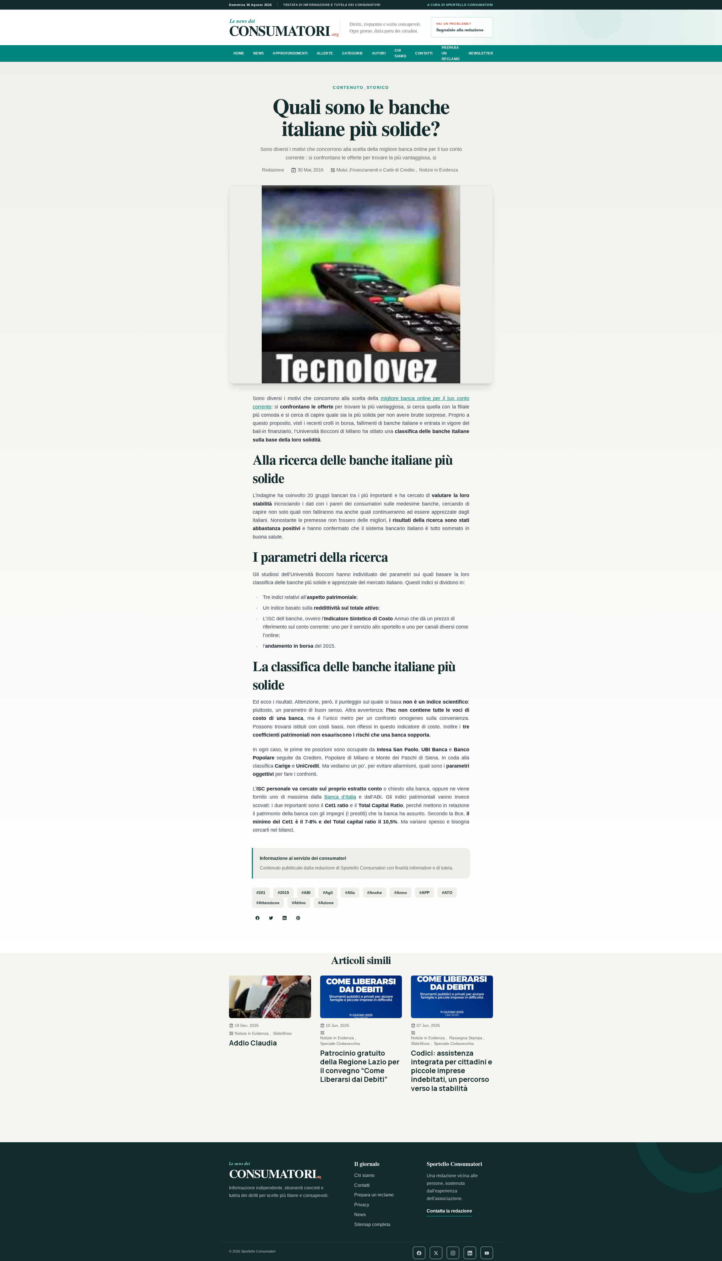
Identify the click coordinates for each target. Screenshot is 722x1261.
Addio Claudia (253, 1042)
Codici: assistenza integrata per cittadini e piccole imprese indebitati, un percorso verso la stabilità (451, 1071)
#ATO (447, 892)
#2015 (283, 892)
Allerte (325, 53)
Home (239, 53)
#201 (260, 892)
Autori (379, 53)
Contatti (423, 53)
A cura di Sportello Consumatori (460, 4)
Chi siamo (400, 53)
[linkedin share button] (284, 918)
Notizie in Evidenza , (253, 1033)
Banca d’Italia (340, 797)
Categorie (352, 53)
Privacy (361, 1204)
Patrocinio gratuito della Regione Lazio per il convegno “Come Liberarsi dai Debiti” (359, 1066)
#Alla (350, 892)
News (258, 53)
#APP (424, 892)
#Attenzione (267, 902)
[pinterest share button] (298, 918)
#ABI (306, 892)
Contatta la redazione (449, 1211)
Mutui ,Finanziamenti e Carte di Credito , (376, 170)
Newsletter (481, 53)
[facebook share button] (257, 918)
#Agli (328, 892)
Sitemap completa (372, 1224)
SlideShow (282, 1033)
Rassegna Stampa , (467, 1038)
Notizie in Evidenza (438, 170)
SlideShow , (421, 1043)
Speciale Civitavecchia (340, 1043)
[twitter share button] (271, 918)
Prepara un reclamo (451, 53)
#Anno (400, 892)
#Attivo (299, 902)
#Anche (374, 892)
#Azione (326, 902)
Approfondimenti (290, 53)
